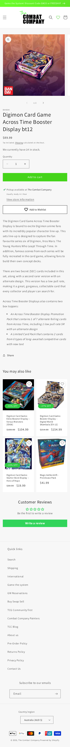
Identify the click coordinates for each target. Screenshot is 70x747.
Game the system (17, 584)
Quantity (7, 156)
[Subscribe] (56, 693)
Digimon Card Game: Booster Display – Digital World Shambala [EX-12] (50, 420)
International (15, 576)
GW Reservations (17, 593)
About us (12, 635)
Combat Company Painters (23, 618)
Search (11, 559)
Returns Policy (16, 651)
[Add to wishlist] (29, 384)
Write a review (35, 523)
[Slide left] (27, 103)
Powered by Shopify (49, 740)
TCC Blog (12, 626)
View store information (20, 199)
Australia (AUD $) (33, 720)
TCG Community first (19, 610)
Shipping (19, 142)
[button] (5, 17)
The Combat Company (29, 740)
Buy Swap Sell (15, 601)
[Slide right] (43, 103)
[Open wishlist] (58, 17)
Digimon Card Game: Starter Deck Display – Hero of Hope (18, 478)
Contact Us (14, 668)
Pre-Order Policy (17, 643)
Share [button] (10, 355)
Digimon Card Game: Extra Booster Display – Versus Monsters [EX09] (18, 420)
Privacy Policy (15, 660)
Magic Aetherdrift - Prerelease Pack (49, 476)
